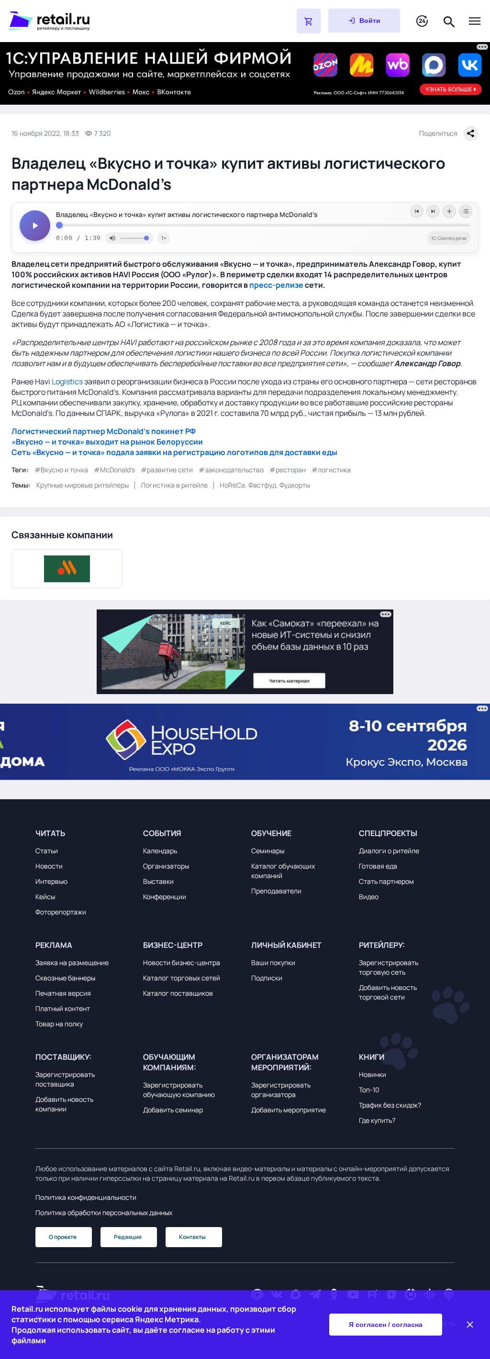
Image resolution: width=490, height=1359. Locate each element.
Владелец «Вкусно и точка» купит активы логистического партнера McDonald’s (187, 214)
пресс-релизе (276, 285)
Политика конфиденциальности (85, 1197)
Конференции (164, 896)
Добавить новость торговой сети (388, 992)
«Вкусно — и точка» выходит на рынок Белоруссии (107, 441)
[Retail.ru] (128, 21)
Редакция (128, 1237)
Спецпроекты (388, 833)
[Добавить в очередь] (449, 211)
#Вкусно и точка (61, 469)
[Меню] (474, 21)
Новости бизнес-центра (181, 962)
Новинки (372, 1074)
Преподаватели (276, 890)
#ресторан (287, 469)
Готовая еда (378, 865)
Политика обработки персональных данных (103, 1212)
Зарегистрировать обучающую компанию (179, 1089)
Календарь (160, 850)
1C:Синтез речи (449, 238)
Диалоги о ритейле (389, 850)
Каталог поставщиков (178, 993)
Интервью (51, 881)
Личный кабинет (286, 945)
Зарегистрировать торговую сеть (388, 967)
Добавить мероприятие (288, 1109)
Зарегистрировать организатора (281, 1089)
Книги (371, 1057)
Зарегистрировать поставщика (65, 1079)
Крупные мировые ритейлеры (82, 484)
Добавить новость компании (64, 1104)
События (162, 833)
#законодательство (231, 469)
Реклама (53, 945)
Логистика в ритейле (174, 484)
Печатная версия (63, 993)
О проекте (63, 1237)
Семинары (267, 850)
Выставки (158, 881)
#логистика (331, 469)
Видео (369, 896)
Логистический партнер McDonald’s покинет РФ (103, 431)
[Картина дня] (422, 21)
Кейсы (45, 896)
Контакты (192, 1237)
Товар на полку (59, 1023)
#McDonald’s (114, 469)
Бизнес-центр (172, 945)
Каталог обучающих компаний (283, 870)
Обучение (271, 833)
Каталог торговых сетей (181, 977)
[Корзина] (309, 21)
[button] (83, 833)
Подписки (266, 977)
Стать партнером (386, 881)
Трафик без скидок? (390, 1104)
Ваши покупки (273, 962)
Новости (49, 865)
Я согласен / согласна (386, 1324)
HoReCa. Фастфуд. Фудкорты (265, 484)
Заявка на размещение (72, 962)
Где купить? (377, 1120)
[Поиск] (449, 21)
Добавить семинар (173, 1109)
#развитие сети (167, 469)
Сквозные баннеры (65, 977)
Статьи (46, 850)
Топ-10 (369, 1089)
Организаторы (166, 865)
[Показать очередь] (465, 211)
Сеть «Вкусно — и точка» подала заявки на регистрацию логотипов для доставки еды (174, 452)
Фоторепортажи (60, 911)
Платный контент (62, 1008)
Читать (50, 833)
